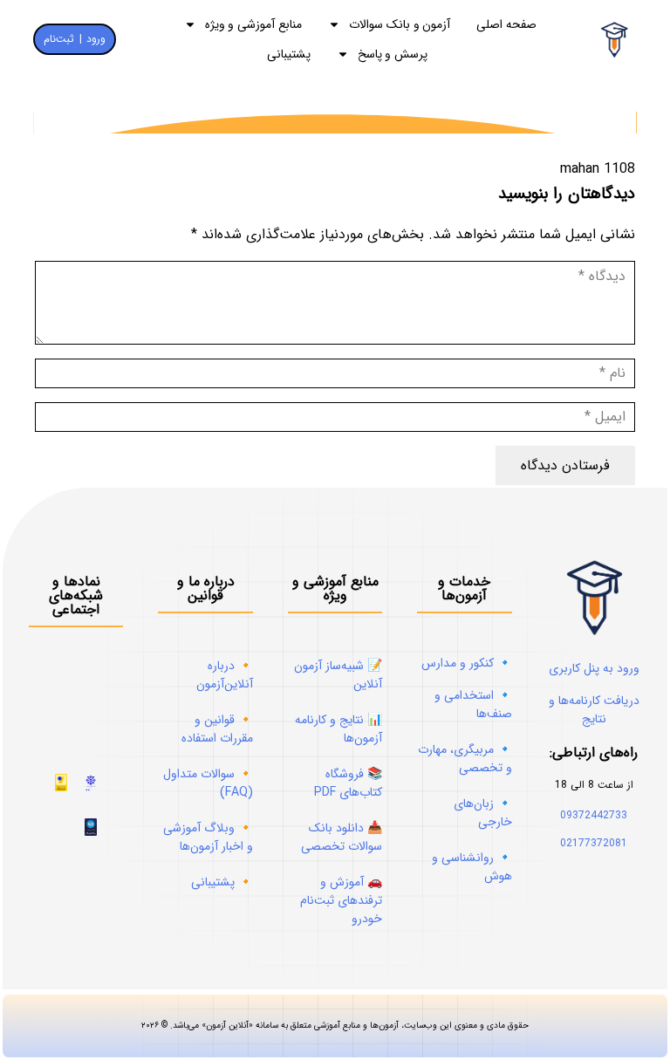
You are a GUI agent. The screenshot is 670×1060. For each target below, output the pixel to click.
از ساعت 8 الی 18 (594, 784)
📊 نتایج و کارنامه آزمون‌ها (338, 729)
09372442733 (593, 815)
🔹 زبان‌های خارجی (483, 812)
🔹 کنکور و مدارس (466, 663)
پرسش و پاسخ (393, 54)
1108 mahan (597, 169)
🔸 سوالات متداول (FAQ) (208, 783)
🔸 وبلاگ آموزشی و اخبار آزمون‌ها (208, 837)
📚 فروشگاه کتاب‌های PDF (348, 783)
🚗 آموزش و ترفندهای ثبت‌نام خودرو (341, 900)
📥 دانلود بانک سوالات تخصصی (341, 837)
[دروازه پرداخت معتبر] (61, 787)
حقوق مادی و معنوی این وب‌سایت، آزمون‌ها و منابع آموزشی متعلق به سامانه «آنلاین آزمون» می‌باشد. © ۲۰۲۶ (335, 1025)
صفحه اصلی (506, 24)
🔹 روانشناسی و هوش (472, 867)
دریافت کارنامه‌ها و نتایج (594, 709)
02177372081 (593, 843)
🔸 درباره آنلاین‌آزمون (224, 675)
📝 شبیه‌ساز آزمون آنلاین (338, 675)
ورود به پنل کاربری (594, 668)
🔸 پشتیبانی (222, 882)
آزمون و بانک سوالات (399, 24)
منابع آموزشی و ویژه (253, 24)
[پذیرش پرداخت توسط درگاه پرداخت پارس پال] (91, 832)
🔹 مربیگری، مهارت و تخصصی (465, 758)
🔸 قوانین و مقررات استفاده (217, 729)
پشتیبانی (289, 54)
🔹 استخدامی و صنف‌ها (473, 704)
